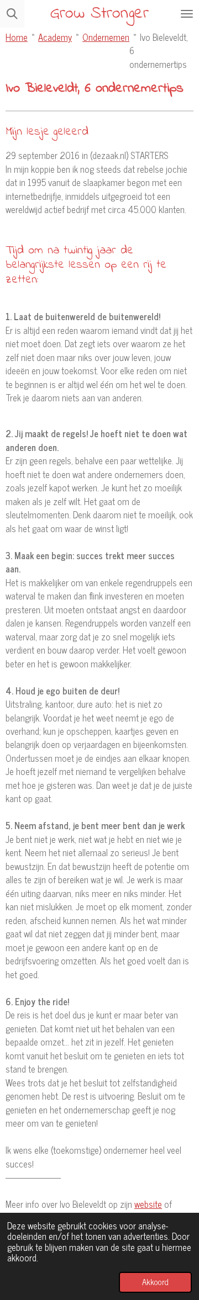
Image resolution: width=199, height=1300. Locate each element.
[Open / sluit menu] (187, 14)
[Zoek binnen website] (12, 14)
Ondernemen (105, 36)
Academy (55, 36)
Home (17, 36)
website (148, 1203)
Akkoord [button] (155, 1281)
